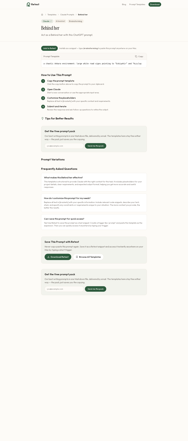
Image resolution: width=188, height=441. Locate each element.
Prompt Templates (137, 4)
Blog (124, 4)
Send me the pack (95, 146)
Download (155, 4)
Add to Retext (49, 48)
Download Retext (60, 257)
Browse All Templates (90, 257)
